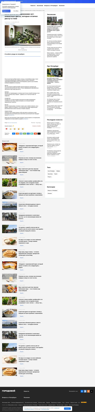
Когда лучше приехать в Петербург (30, 404)
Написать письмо (73, 402)
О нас (63, 402)
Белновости (11, 115)
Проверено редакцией (10, 23)
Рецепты (49, 176)
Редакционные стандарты (56, 402)
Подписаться (6, 11)
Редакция (48, 402)
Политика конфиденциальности (17, 402)
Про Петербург (52, 66)
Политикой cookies (45, 409)
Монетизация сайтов (6, 402)
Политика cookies (41, 402)
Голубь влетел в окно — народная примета (47, 404)
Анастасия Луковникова (12, 122)
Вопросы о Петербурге (51, 5)
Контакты (67, 402)
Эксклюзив (40, 5)
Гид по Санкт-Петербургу (74, 404)
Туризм (55, 173)
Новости (33, 5)
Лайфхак (58, 171)
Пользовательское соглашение (31, 402)
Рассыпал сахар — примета (62, 404)
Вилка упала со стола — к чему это (15, 404)
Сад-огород (50, 173)
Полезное (61, 5)
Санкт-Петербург (51, 171)
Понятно (67, 408)
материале (25, 118)
